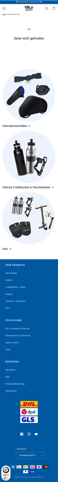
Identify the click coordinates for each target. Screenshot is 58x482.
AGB (7, 376)
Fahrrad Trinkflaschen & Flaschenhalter (26, 187)
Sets (5, 249)
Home (4, 14)
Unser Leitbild (11, 342)
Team (7, 349)
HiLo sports (23, 477)
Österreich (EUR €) (27, 455)
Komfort (9, 280)
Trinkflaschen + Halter (15, 287)
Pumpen (9, 294)
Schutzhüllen (11, 273)
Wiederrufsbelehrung (15, 383)
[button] (4, 8)
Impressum (10, 369)
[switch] (6, 478)
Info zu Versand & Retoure (17, 328)
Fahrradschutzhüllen (14, 126)
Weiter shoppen (29, 49)
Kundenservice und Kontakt (18, 335)
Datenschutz (11, 390)
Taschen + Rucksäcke (15, 301)
